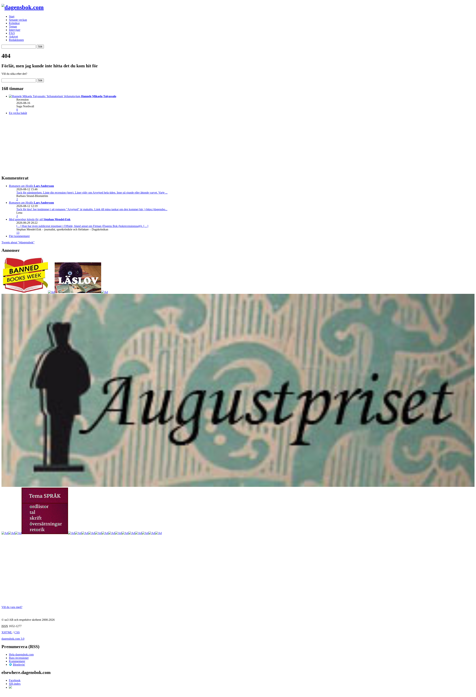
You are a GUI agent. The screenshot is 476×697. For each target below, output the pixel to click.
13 (17, 232)
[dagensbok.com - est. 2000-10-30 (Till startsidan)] (22, 7)
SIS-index (15, 683)
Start (11, 16)
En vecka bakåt (18, 113)
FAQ (12, 33)
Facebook (14, 680)
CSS (17, 632)
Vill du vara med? (11, 607)
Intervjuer (14, 29)
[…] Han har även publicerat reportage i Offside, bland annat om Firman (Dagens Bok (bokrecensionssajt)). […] (82, 226)
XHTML (6, 632)
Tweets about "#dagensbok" (18, 242)
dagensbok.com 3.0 (12, 638)
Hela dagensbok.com (21, 654)
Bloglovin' (19, 664)
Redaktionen (16, 39)
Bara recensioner (19, 657)
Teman (13, 26)
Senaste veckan (18, 19)
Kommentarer (17, 661)
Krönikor (14, 23)
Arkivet (13, 36)
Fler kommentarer (19, 236)
